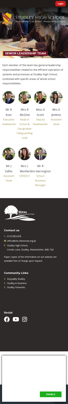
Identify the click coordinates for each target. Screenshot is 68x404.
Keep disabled (28, 394)
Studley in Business (17, 283)
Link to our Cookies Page (19, 385)
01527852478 (14, 236)
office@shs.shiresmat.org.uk (21, 240)
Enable (50, 394)
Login (60, 3)
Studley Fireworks (16, 287)
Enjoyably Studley (16, 278)
